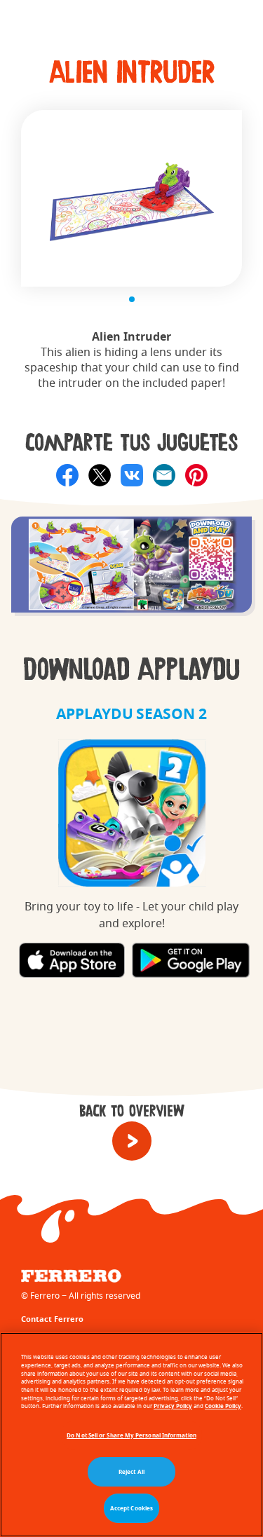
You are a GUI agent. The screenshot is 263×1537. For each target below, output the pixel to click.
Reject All (131, 1472)
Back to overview (131, 1111)
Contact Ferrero (52, 1319)
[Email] (164, 475)
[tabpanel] (131, 198)
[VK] (132, 475)
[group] (131, 572)
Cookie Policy (223, 1405)
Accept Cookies (131, 1508)
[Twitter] (99, 475)
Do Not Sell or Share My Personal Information (131, 1435)
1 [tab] (132, 299)
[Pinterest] (196, 475)
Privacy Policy (173, 1405)
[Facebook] (67, 475)
